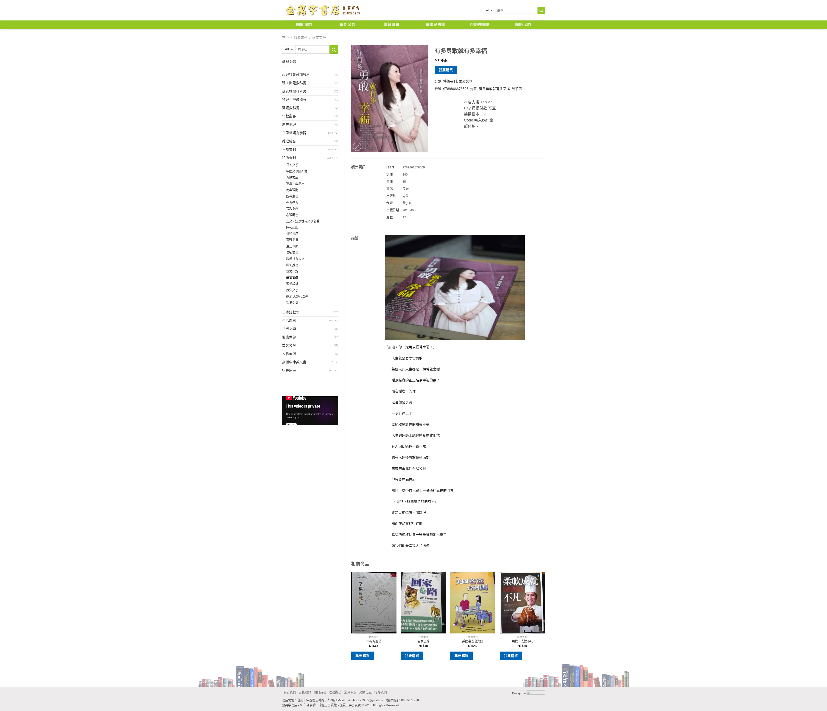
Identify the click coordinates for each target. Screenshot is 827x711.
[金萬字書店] (322, 10)
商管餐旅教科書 (294, 91)
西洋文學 (292, 290)
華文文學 (319, 37)
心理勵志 (292, 215)
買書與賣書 (435, 24)
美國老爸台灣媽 (472, 641)
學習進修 (292, 202)
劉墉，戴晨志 (295, 183)
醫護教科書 (290, 108)
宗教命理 (292, 208)
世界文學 (289, 329)
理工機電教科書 (294, 83)
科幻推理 (292, 265)
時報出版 (292, 227)
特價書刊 (301, 37)
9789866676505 (455, 89)
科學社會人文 (295, 259)
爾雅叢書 (292, 240)
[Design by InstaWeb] (536, 693)
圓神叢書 (292, 196)
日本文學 (292, 165)
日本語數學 (290, 312)
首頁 (285, 37)
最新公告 (348, 24)
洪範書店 (292, 233)
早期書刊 (289, 149)
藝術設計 (292, 284)
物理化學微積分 (294, 99)
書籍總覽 (392, 24)
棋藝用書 (289, 370)
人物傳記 (289, 354)
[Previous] (351, 621)
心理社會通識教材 (296, 74)
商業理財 (292, 190)
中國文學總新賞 (296, 171)
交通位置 (365, 692)
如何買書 (320, 692)
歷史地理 (289, 124)
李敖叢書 (289, 116)
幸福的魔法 (373, 641)
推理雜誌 (289, 141)
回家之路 (423, 641)
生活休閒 (292, 246)
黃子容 (516, 89)
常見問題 (350, 692)
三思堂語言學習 (294, 133)
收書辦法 (335, 692)
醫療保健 (292, 302)
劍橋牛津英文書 (294, 362)
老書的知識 (479, 24)
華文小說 (292, 271)
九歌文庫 (292, 177)
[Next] (544, 621)
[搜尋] (541, 10)
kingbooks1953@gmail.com (366, 700)
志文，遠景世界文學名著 (302, 221)
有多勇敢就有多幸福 (494, 89)
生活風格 (289, 320)
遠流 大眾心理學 (297, 296)
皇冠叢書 (292, 252)
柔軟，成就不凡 (522, 641)
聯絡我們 (523, 24)
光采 (473, 89)
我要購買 (446, 70)
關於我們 (304, 24)
